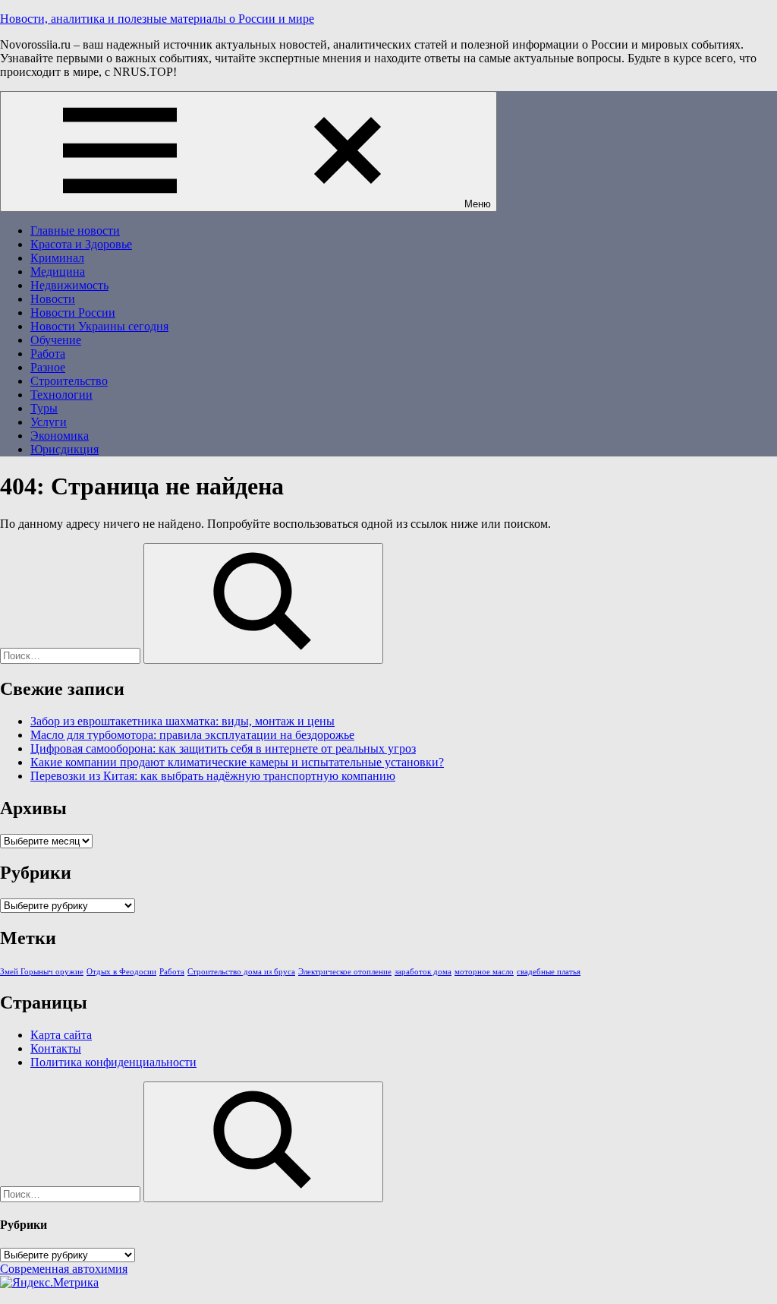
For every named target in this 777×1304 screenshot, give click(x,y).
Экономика (59, 435)
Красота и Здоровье (81, 244)
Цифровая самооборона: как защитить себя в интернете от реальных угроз (223, 748)
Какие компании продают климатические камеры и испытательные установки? (237, 762)
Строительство (69, 380)
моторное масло (484, 972)
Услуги (48, 421)
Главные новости (75, 230)
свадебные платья (548, 972)
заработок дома (423, 972)
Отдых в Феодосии (121, 972)
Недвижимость (69, 285)
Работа (47, 353)
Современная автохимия (63, 1268)
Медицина (57, 271)
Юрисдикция (64, 449)
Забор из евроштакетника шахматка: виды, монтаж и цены (182, 721)
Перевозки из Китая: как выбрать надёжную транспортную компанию (212, 775)
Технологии (61, 394)
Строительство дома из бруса (241, 972)
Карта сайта (61, 1034)
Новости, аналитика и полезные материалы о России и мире (157, 18)
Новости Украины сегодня (99, 326)
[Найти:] (71, 655)
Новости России (72, 312)
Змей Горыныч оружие (41, 972)
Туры (44, 408)
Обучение (55, 339)
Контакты (55, 1048)
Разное (47, 367)
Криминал (57, 257)
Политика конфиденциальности (113, 1062)
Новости (52, 298)
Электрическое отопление (345, 972)
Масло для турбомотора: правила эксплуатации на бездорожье (192, 734)
